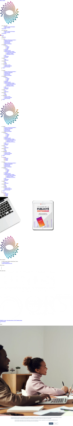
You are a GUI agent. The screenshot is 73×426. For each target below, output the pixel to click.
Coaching (6, 45)
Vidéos (5, 62)
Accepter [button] (51, 423)
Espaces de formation (7, 43)
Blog (5, 93)
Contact (3, 67)
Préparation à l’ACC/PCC (10, 141)
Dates (5, 59)
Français (7, 46)
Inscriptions (6, 57)
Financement (6, 56)
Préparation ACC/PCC (10, 54)
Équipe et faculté (7, 42)
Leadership (6, 49)
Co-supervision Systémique (11, 52)
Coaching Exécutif (7, 50)
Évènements (6, 60)
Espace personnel (7, 66)
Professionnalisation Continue (9, 51)
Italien (7, 48)
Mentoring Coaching (9, 53)
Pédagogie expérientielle (8, 40)
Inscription (6, 144)
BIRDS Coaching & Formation (9, 26)
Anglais (7, 47)
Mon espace (4, 28)
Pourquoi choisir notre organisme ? (10, 39)
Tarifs (5, 55)
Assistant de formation (8, 65)
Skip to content (2, 0)
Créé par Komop (3, 321)
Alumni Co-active (7, 64)
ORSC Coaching (7, 27)
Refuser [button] (56, 423)
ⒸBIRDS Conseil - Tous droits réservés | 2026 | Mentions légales (11, 320)
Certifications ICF (7, 41)
